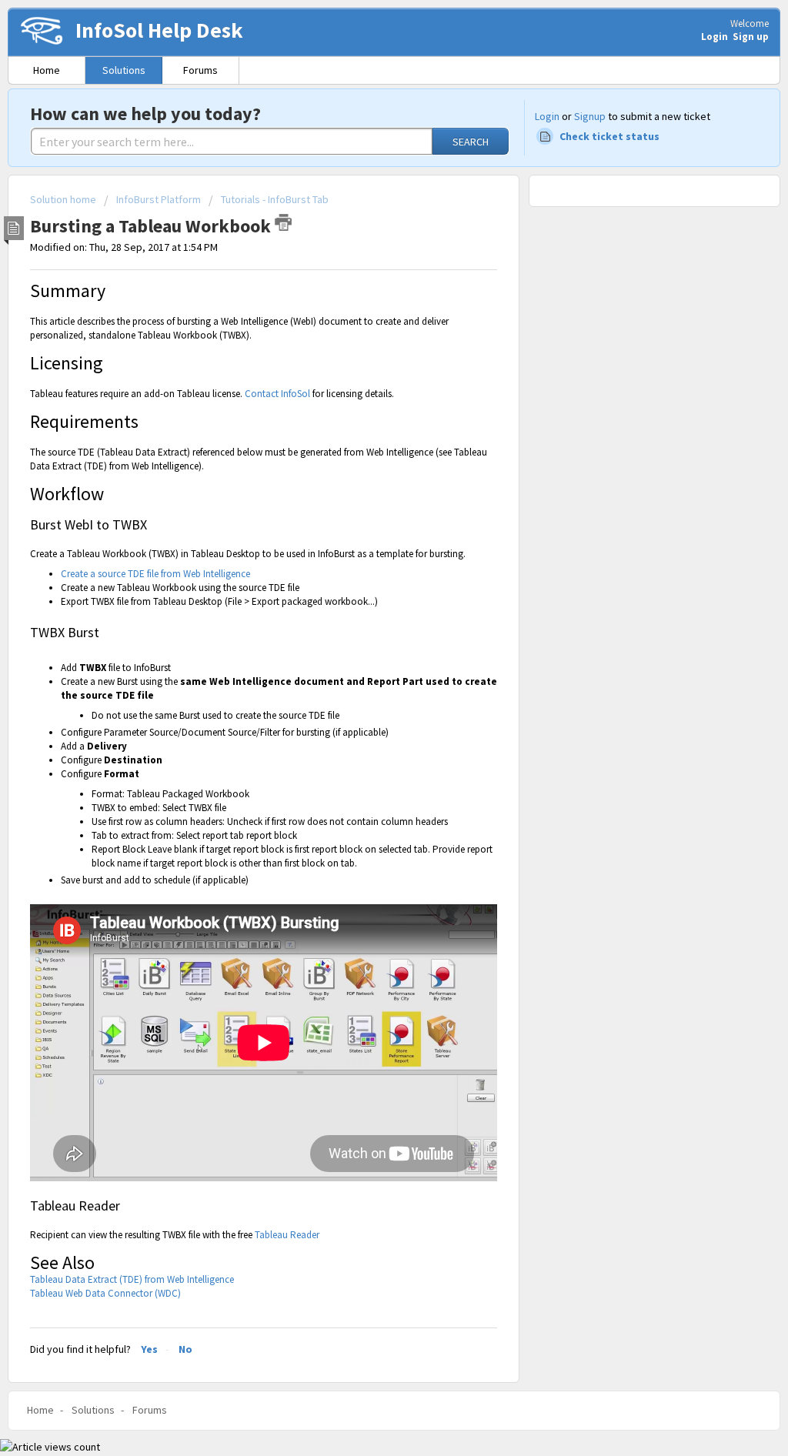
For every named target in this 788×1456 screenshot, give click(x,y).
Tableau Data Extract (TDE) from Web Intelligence (132, 1279)
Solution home (64, 199)
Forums (200, 70)
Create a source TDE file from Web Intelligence (155, 573)
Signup (590, 116)
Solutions (123, 70)
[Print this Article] (283, 222)
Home (46, 70)
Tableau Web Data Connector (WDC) (105, 1293)
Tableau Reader (287, 1234)
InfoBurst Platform (158, 199)
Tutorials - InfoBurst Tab (275, 199)
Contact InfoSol (277, 393)
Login (547, 116)
